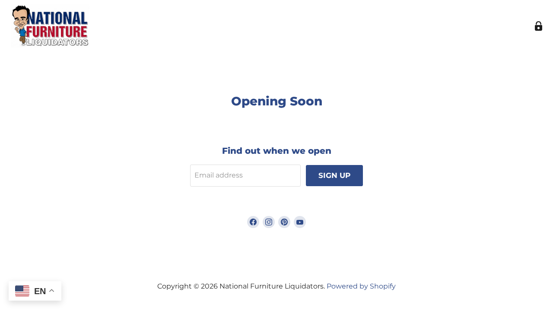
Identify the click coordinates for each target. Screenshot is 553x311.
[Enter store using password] (539, 26)
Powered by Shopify (361, 286)
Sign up (334, 175)
